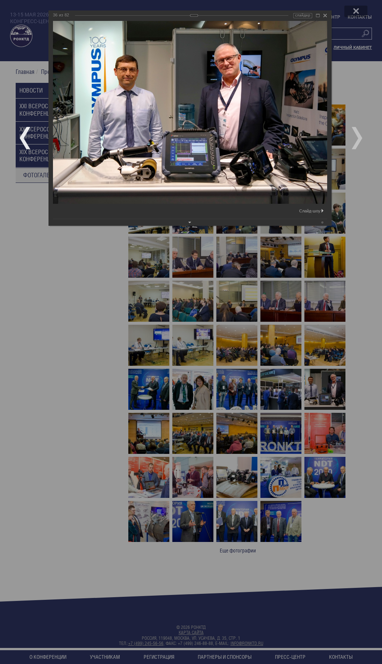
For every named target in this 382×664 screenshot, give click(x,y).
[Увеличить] (318, 15)
